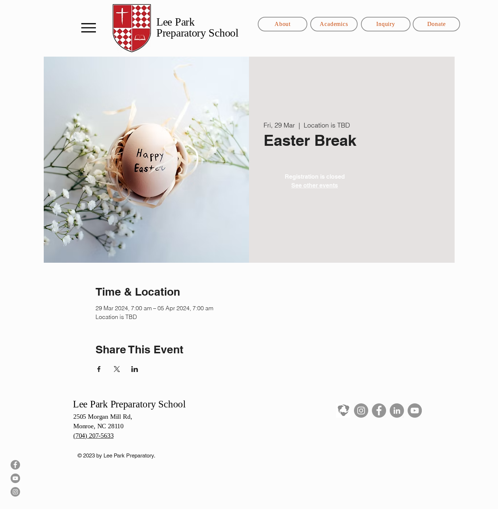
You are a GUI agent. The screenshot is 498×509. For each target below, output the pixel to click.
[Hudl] (343, 410)
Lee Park (176, 22)
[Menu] (88, 27)
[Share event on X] (116, 369)
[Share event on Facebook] (99, 369)
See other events (314, 185)
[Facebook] (15, 465)
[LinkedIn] (397, 410)
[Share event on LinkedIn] (134, 369)
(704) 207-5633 (93, 435)
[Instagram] (15, 492)
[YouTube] (15, 478)
